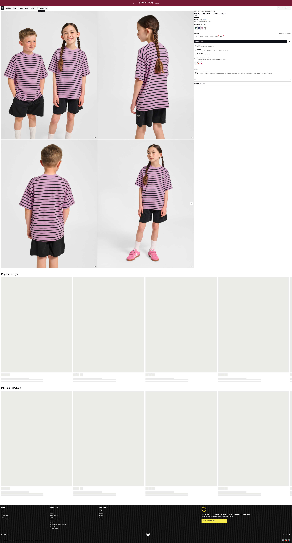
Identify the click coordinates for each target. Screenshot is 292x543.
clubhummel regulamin (55, 519)
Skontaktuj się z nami (5, 519)
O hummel (3, 510)
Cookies (52, 522)
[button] (278, 8)
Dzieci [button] (21, 8)
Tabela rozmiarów (54, 515)
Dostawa (199, 45)
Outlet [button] (32, 8)
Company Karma (4, 515)
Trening (100, 510)
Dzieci (99, 517)
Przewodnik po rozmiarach (285, 33)
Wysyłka (199, 49)
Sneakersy (100, 513)
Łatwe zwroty (200, 53)
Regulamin (52, 517)
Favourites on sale (209, 11)
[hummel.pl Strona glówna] (2, 8)
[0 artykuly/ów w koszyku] (289, 8)
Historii (2, 511)
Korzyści (196, 69)
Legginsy (100, 511)
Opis (195, 79)
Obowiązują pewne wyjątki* (207, 516)
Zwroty (51, 513)
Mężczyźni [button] (8, 8)
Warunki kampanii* (54, 526)
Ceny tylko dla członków (203, 57)
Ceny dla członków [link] (42, 8)
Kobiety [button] (15, 8)
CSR (2, 513)
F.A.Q (51, 510)
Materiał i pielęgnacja (199, 83)
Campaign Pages (198, 11)
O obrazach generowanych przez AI (58, 524)
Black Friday (101, 519)
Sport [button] (26, 8)
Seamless (100, 515)
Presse (2, 517)
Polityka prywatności (54, 520)
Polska (4, 534)
